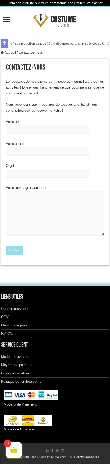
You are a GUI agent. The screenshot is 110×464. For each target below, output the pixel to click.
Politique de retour (15, 373)
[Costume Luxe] (55, 19)
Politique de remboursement (22, 382)
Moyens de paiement (17, 365)
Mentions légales (14, 325)
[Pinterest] (57, 451)
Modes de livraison (15, 357)
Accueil (10, 52)
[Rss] (48, 451)
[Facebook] (52, 451)
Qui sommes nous (15, 309)
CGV (5, 317)
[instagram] (62, 451)
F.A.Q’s (7, 334)
